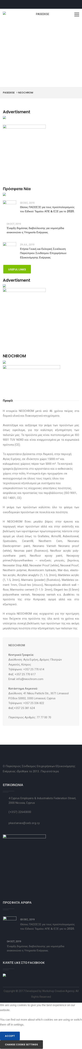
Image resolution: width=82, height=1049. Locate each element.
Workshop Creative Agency (58, 991)
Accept (10, 1036)
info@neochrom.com (29, 679)
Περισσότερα (50, 771)
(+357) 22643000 (20, 812)
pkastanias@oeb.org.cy (24, 823)
